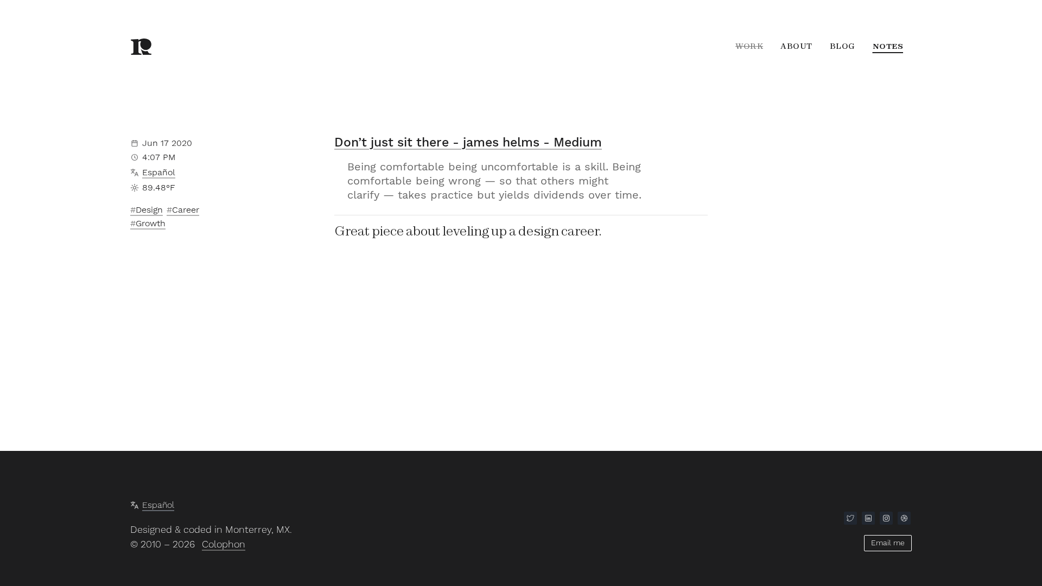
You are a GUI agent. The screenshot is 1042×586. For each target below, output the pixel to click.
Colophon (223, 544)
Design (149, 210)
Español (158, 172)
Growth (151, 223)
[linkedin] (868, 518)
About (796, 46)
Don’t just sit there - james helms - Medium (468, 142)
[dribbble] (904, 518)
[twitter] (850, 518)
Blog (842, 46)
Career (185, 210)
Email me (888, 542)
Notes (888, 46)
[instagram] (886, 518)
